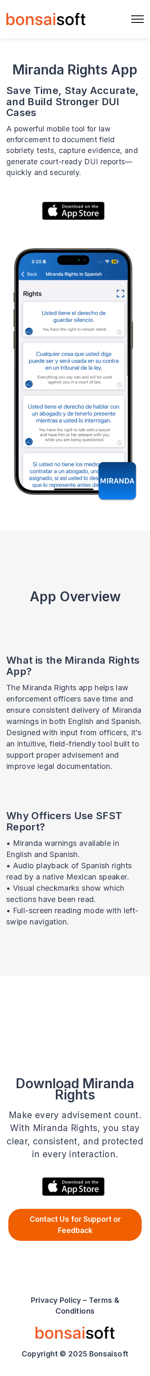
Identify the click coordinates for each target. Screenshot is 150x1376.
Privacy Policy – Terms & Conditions (75, 1305)
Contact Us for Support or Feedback (75, 1224)
